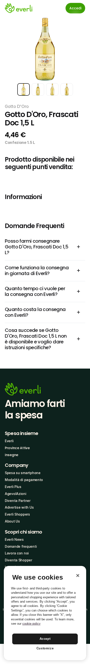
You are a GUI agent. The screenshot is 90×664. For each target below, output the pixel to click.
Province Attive (17, 448)
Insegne (11, 454)
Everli (9, 441)
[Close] (77, 575)
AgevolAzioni (15, 494)
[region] (45, 613)
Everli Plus (13, 487)
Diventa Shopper (18, 560)
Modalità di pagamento (24, 480)
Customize (45, 648)
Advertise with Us (19, 507)
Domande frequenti (21, 546)
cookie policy (31, 623)
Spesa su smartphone (23, 473)
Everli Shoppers (17, 514)
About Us (12, 521)
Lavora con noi (17, 553)
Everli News (14, 539)
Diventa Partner (17, 501)
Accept (45, 638)
